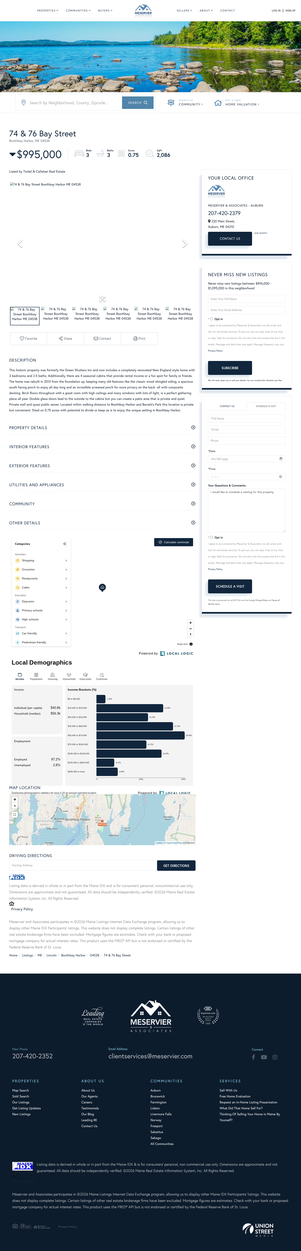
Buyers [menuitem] (104, 10)
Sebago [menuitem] (155, 1138)
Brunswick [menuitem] (157, 1096)
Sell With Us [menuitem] (228, 1090)
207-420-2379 (224, 213)
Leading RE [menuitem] (89, 1120)
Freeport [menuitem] (156, 1126)
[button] (138, 102)
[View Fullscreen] (15, 815)
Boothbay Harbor (73, 955)
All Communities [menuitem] (162, 1144)
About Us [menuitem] (88, 1090)
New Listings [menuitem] (21, 1114)
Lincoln (52, 955)
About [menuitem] (205, 10)
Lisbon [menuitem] (155, 1108)
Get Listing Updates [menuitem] (26, 1108)
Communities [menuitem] (77, 10)
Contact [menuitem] (227, 10)
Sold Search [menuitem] (20, 1096)
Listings (27, 955)
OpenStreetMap (174, 843)
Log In (276, 10)
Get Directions (176, 865)
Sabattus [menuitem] (156, 1132)
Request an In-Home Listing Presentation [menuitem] (248, 1102)
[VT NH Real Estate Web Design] (266, 1230)
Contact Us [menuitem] (89, 1126)
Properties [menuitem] (46, 10)
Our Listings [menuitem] (20, 1102)
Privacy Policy (22, 908)
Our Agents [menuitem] (89, 1096)
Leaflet (159, 843)
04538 (94, 955)
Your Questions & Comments (227, 485)
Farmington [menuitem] (158, 1102)
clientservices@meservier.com (150, 1056)
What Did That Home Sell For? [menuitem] (241, 1108)
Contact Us (230, 238)
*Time (211, 469)
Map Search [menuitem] (20, 1090)
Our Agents (260, 233)
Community (189, 104)
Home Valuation (241, 104)
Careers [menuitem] (86, 1102)
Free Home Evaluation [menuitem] (235, 1096)
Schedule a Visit (266, 406)
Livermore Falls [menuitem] (161, 1114)
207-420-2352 (32, 1056)
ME (40, 955)
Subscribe (230, 368)
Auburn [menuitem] (155, 1090)
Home (13, 955)
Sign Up (290, 10)
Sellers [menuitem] (183, 10)
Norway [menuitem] (155, 1120)
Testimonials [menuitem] (90, 1108)
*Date (211, 451)
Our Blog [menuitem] (87, 1114)
